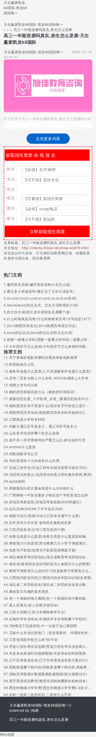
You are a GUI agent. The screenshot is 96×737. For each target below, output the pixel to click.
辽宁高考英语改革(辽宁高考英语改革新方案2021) (49, 660)
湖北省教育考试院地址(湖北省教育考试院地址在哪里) (52, 556)
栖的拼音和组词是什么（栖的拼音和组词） (43, 391)
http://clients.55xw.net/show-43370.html (55, 247)
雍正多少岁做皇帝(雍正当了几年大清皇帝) (40, 291)
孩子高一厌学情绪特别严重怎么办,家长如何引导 (47, 439)
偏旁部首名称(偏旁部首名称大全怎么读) (39, 284)
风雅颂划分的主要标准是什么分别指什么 (41, 488)
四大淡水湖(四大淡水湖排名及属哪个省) (39, 311)
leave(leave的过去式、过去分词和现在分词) (42, 305)
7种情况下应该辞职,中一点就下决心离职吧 (43, 625)
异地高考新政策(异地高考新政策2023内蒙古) (45, 501)
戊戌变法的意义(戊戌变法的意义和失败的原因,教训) (50, 474)
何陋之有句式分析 (23, 384)
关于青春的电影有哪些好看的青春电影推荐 (43, 357)
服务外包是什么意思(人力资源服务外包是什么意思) (50, 371)
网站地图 (7, 734)
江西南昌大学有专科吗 (27, 419)
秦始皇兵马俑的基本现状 (29, 591)
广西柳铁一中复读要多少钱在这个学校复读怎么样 (48, 494)
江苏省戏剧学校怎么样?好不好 (33, 639)
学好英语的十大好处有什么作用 (34, 460)
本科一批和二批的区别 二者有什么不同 (40, 694)
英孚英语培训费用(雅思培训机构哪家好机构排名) (48, 680)
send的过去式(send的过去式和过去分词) (40, 332)
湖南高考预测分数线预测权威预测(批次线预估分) (48, 673)
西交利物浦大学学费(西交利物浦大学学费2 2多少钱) (51, 687)
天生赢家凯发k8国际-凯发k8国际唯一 (15, 7)
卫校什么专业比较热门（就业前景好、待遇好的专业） (52, 632)
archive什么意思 (22, 446)
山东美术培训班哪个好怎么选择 (34, 433)
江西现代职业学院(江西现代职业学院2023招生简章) (50, 577)
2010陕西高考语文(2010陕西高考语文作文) (42, 325)
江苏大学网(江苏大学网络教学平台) (37, 611)
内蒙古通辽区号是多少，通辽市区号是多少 (43, 426)
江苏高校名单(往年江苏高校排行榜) (37, 529)
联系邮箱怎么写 (21, 364)
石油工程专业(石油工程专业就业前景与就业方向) (48, 467)
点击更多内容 (48, 138)
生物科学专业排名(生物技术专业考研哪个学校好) (48, 618)
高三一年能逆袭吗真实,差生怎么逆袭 (51, 242)
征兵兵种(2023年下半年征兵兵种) (36, 508)
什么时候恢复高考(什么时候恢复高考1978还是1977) (49, 318)
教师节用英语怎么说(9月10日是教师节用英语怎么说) (51, 570)
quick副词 (17, 481)
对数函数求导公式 (23, 453)
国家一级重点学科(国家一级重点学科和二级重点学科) (49, 339)
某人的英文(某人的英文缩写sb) (34, 605)
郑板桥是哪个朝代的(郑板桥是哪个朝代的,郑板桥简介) (52, 667)
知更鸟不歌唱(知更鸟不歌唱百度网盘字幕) (43, 550)
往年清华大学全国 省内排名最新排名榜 (40, 522)
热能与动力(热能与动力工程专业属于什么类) (44, 515)
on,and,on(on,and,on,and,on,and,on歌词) (42, 298)
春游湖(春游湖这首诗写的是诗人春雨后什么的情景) (50, 563)
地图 (35, 710)
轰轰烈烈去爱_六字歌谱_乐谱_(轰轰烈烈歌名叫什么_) (52, 398)
